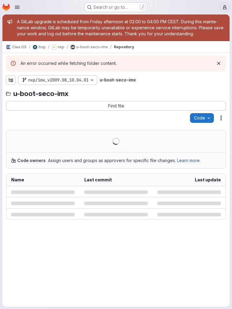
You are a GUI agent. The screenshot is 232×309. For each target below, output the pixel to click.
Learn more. (189, 160)
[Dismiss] (218, 63)
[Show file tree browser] (11, 80)
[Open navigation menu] (17, 7)
